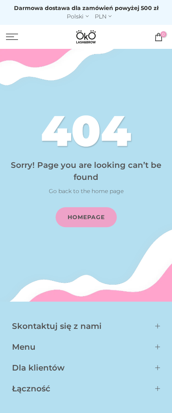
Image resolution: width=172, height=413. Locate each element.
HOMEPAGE (86, 217)
